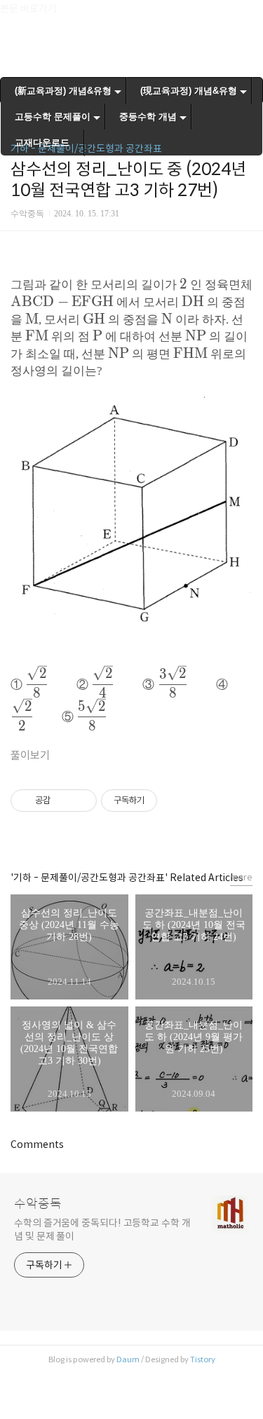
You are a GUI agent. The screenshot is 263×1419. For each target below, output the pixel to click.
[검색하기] (245, 16)
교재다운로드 (42, 142)
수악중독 (38, 1204)
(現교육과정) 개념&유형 (188, 90)
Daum (128, 1359)
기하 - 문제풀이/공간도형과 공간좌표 (86, 148)
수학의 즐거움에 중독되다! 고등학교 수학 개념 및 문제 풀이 (102, 1230)
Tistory (202, 1359)
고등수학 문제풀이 (52, 116)
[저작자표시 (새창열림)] (163, 800)
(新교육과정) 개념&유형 (63, 90)
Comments (37, 1144)
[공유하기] (63, 800)
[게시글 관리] (81, 800)
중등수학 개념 (148, 116)
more (241, 877)
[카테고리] (17, 16)
